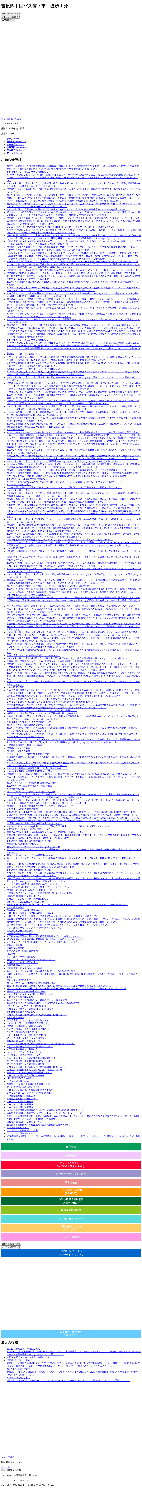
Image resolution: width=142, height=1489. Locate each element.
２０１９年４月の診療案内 (20, 1101)
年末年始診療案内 (15, 948)
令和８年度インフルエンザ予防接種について (29, 172)
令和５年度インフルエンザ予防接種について (29, 594)
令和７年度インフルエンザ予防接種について (29, 340)
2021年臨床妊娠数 (15, 789)
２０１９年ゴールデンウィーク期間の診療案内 (30, 1093)
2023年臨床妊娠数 (15, 548)
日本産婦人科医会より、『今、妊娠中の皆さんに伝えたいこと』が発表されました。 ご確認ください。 (58, 925)
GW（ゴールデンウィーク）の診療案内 (26, 1006)
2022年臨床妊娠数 (15, 687)
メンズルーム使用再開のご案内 (22, 809)
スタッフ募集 (7, 1457)
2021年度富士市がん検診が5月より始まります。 (30, 890)
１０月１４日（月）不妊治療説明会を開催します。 (32, 1058)
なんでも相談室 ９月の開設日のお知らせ (28, 1064)
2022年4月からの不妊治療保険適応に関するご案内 (32, 783)
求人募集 (11, 954)
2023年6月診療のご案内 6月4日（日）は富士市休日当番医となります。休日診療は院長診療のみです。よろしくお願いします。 (70, 658)
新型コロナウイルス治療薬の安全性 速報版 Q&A (31, 983)
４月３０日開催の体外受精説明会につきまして (30, 1090)
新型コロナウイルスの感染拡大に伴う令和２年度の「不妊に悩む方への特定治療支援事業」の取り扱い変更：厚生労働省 (66, 988)
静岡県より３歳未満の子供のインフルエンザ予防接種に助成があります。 (43, 713)
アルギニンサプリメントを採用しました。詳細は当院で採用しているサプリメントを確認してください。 (59, 826)
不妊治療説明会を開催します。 (22, 1098)
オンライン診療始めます (19, 980)
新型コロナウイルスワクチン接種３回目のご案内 (31, 791)
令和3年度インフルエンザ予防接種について (28, 829)
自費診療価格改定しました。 (21, 965)
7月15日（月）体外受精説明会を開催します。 (29, 1084)
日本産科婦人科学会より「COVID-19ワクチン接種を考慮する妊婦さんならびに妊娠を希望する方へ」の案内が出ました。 (67, 904)
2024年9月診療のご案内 (18, 490)
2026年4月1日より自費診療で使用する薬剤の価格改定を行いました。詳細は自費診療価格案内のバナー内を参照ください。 (68, 209)
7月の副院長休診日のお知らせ (22, 1078)
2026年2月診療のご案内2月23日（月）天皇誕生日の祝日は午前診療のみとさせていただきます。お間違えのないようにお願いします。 (73, 270)
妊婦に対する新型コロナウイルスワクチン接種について (34, 369)
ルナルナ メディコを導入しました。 (25, 1052)
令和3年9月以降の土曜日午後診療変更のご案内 (30, 841)
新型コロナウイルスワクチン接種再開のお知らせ (31, 855)
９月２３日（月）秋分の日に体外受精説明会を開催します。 (37, 1067)
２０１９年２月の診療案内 (20, 1107)
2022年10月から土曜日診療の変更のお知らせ (29, 725)
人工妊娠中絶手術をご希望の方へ (23, 1049)
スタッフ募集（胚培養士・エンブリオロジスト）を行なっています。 (41, 887)
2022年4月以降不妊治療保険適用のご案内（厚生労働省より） (37, 768)
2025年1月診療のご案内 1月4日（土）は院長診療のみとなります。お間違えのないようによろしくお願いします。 (64, 461)
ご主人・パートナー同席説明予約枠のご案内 (29, 754)
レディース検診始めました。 (21, 1133)
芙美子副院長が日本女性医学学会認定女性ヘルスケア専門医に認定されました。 (47, 832)
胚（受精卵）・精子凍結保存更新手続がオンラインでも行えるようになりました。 (48, 939)
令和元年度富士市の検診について (23, 1012)
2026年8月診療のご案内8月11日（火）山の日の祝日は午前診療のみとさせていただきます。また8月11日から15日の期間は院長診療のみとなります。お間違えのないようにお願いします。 (73, 1372)
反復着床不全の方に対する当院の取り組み (28, 1020)
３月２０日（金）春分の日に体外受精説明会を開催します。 (37, 1014)
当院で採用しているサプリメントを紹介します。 (31, 959)
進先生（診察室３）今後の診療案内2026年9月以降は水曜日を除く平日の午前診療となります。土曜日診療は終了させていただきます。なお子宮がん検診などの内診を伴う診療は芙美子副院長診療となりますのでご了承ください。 (74, 1351)
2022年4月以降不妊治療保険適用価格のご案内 (29, 771)
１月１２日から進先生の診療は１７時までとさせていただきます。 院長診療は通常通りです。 (53, 916)
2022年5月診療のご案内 (18, 751)
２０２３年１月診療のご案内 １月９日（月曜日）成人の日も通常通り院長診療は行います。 (52, 702)
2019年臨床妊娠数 (15, 1017)
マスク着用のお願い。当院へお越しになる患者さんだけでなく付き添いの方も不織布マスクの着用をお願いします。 (64, 487)
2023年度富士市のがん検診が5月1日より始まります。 (33, 655)
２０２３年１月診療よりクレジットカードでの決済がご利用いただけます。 (44, 699)
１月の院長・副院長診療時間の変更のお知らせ (30, 913)
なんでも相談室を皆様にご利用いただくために (30, 1046)
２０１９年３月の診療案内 (20, 1104)
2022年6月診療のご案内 (18, 748)
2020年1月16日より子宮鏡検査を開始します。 (29, 1023)
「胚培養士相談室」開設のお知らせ (24, 745)
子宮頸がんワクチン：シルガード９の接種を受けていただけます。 (40, 893)
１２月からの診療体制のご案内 (22, 1130)
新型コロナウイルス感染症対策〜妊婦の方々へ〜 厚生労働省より (39, 1000)
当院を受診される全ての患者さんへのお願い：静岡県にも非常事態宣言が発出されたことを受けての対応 (59, 985)
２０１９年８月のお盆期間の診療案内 (25, 1075)
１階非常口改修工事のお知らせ (22, 997)
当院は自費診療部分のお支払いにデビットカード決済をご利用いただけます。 (45, 1113)
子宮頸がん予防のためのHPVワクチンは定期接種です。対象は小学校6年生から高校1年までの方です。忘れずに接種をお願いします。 (73, 392)
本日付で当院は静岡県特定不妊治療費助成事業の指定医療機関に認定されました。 (48, 1110)
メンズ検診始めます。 (18, 1127)
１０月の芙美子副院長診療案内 (22, 951)
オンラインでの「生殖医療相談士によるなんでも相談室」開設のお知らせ (43, 942)
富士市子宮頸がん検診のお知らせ (23, 1087)
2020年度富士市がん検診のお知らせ (24, 968)
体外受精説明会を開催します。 (22, 1096)
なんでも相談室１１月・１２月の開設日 (27, 1038)
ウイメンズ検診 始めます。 (21, 1081)
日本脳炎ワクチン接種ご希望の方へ (24, 910)
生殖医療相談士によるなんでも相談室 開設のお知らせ (34, 1069)
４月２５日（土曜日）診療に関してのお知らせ (30, 1009)
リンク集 (5, 1467)
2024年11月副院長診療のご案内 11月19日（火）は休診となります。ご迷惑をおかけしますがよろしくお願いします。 (65, 482)
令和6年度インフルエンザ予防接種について (28, 479)
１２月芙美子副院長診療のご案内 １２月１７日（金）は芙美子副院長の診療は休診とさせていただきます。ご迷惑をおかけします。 (72, 815)
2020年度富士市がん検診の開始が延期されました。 (32, 994)
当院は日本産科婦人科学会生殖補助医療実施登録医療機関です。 (39, 1125)
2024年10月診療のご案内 (19, 484)
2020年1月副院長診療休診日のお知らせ (26, 1026)
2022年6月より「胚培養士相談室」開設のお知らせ (32, 786)
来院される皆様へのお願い (20, 930)
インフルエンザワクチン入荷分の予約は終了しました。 (34, 928)
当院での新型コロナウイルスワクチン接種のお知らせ (33, 846)
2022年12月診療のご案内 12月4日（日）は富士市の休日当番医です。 (42, 710)
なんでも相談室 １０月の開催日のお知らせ (29, 1061)
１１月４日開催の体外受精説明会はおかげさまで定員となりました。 (41, 1043)
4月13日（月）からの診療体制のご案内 (26, 991)
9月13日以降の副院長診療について (24, 844)
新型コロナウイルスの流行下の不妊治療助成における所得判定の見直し (42, 971)
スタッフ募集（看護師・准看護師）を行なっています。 (34, 884)
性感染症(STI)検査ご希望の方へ (22, 962)
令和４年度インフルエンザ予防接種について (29, 722)
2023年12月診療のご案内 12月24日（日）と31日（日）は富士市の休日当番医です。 (49, 586)
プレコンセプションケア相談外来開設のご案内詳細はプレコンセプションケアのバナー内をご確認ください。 (61, 227)
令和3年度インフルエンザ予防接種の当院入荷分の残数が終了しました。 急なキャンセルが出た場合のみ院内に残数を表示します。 (72, 812)
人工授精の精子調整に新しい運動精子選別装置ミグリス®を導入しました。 (44, 936)
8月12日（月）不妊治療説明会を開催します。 (29, 1072)
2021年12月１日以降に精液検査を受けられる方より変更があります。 (41, 806)
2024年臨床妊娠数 (15, 429)
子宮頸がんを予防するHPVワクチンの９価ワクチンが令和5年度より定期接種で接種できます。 (54, 661)
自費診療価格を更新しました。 (22, 933)
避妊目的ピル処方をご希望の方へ (23, 354)
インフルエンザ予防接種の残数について (27, 1035)
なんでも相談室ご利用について (22, 1032)
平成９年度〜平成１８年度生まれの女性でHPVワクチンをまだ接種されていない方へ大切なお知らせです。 (60, 539)
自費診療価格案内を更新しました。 (24, 896)
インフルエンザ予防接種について (23, 957)
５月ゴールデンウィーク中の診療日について (29, 899)
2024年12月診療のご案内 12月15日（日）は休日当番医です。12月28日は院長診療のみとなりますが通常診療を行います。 (68, 470)
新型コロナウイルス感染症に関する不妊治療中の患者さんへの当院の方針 (43, 1003)
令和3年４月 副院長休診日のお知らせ (25, 901)
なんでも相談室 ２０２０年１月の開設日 (28, 1029)
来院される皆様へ (15, 945)
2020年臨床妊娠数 (15, 907)
